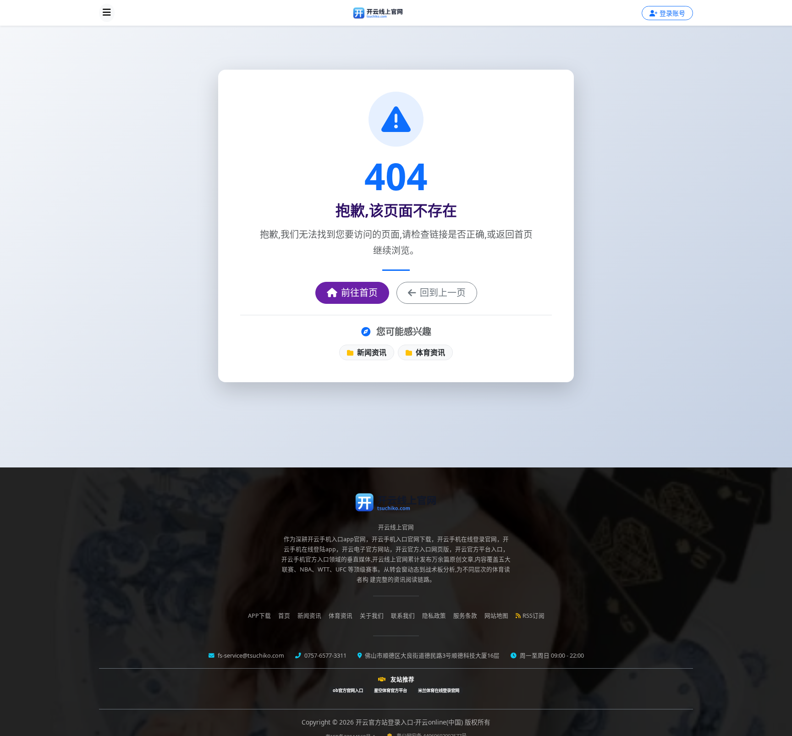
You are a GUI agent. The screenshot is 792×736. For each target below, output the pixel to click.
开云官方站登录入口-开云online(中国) (410, 722)
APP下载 (259, 616)
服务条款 (465, 616)
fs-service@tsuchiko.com (250, 655)
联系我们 (403, 616)
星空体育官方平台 (390, 690)
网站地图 (496, 616)
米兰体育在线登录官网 (438, 690)
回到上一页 (443, 292)
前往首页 (359, 292)
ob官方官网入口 (348, 690)
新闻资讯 (370, 352)
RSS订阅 (533, 616)
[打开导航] (107, 13)
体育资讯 (429, 352)
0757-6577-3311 (324, 655)
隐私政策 (434, 616)
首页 (284, 616)
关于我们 (372, 616)
